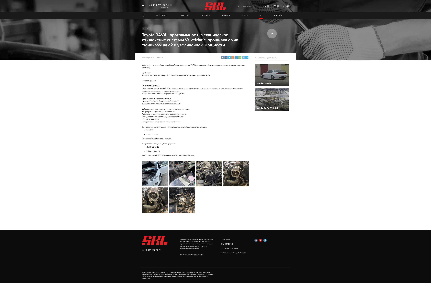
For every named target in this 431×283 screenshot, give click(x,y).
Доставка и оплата (229, 248)
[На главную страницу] (215, 6)
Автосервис (226, 239)
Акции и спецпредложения (233, 253)
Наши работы (227, 244)
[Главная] (143, 28)
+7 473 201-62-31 (159, 5)
